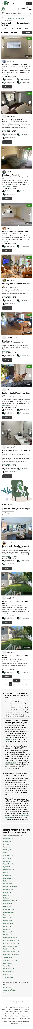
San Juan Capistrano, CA (11, 952)
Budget (19, 28)
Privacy (4, 1009)
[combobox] (14, 13)
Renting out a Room (10, 1014)
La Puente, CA (7, 906)
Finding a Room (23, 1011)
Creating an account (19, 712)
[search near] (3, 13)
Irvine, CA (6, 895)
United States (11, 18)
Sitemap (12, 1007)
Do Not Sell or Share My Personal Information (16, 1021)
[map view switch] (16, 680)
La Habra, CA (7, 898)
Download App (13, 1011)
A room (12, 28)
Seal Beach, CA (8, 963)
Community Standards (21, 1016)
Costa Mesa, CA (8, 864)
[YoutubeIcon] (16, 1002)
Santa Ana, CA (7, 957)
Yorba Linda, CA (8, 977)
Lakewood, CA (7, 915)
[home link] (3, 9)
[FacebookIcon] (11, 1002)
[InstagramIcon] (22, 1002)
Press (9, 1009)
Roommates (7, 987)
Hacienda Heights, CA (10, 887)
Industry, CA (7, 892)
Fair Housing (27, 1009)
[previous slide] (4, 47)
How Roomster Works (25, 1018)
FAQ (22, 1007)
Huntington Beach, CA (10, 889)
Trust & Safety (9, 1016)
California (21, 18)
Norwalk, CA (7, 926)
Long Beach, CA (8, 918)
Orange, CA (6, 929)
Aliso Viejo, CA (8, 838)
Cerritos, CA (7, 850)
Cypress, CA (7, 867)
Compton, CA (7, 858)
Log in (23, 9)
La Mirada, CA (7, 904)
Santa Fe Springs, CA (10, 960)
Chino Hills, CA (8, 855)
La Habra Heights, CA (10, 901)
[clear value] (26, 13)
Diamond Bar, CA (8, 870)
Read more (8, 513)
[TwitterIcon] (13, 1002)
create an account (10, 763)
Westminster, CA (8, 972)
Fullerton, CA (7, 881)
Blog (6, 1011)
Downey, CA (7, 872)
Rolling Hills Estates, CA (11, 940)
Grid (5, 28)
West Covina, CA (8, 969)
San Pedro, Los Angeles (11, 955)
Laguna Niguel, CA (9, 912)
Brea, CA (6, 844)
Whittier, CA (7, 974)
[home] (3, 18)
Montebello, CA (8, 923)
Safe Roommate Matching (9, 1018)
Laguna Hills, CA (8, 909)
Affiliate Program (17, 1009)
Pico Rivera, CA (8, 932)
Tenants (5, 993)
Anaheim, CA (7, 841)
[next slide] (28, 47)
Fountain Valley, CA (9, 878)
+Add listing (27, 32)
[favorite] (3, 38)
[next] (30, 13)
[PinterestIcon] (19, 1002)
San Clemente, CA (9, 949)
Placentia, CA (7, 935)
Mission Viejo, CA (9, 921)
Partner (6, 1007)
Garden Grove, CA (8, 884)
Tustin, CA (6, 966)
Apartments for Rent (9, 990)
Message (7, 86)
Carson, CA (6, 847)
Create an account (10, 739)
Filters (27, 28)
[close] (2, 3)
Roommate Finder (23, 1014)
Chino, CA (6, 853)
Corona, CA (6, 861)
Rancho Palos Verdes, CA (11, 938)
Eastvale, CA (7, 875)
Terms (18, 1007)
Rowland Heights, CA (10, 946)
